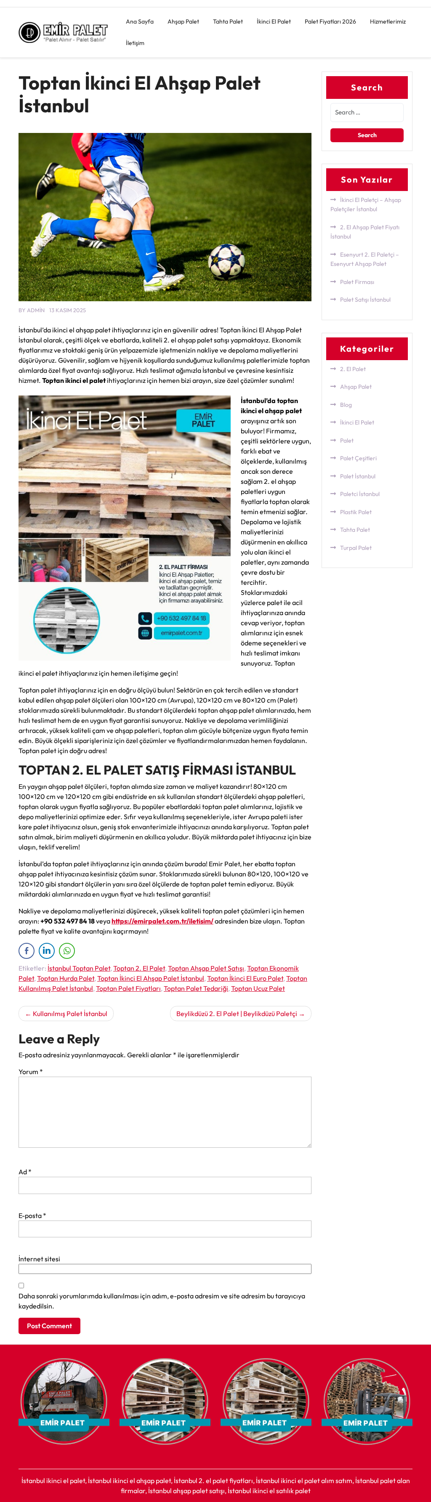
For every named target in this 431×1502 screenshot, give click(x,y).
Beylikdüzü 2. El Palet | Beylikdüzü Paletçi (236, 1013)
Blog (346, 405)
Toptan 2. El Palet (139, 968)
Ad (25, 1172)
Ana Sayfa (140, 21)
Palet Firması (357, 282)
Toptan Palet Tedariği (196, 988)
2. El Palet (353, 369)
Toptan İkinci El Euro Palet (245, 978)
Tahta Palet (228, 21)
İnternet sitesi (39, 1259)
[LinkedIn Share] (47, 951)
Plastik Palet (356, 512)
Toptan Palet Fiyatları (128, 988)
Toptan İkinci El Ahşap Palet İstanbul (150, 978)
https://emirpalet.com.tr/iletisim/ (162, 921)
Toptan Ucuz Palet (258, 988)
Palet (347, 440)
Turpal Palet (356, 548)
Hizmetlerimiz (388, 21)
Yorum (31, 1071)
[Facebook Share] (27, 951)
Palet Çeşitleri (358, 458)
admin (36, 310)
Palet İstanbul (357, 476)
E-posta (32, 1215)
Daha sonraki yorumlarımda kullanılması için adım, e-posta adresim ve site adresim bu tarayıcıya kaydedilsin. (162, 1301)
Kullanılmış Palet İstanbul (70, 1013)
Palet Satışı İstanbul (365, 299)
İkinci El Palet (274, 21)
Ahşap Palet (183, 21)
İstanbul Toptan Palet (79, 968)
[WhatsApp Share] (67, 951)
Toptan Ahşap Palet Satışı (206, 968)
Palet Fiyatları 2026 (330, 21)
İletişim (135, 43)
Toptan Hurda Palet (65, 978)
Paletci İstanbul (360, 494)
